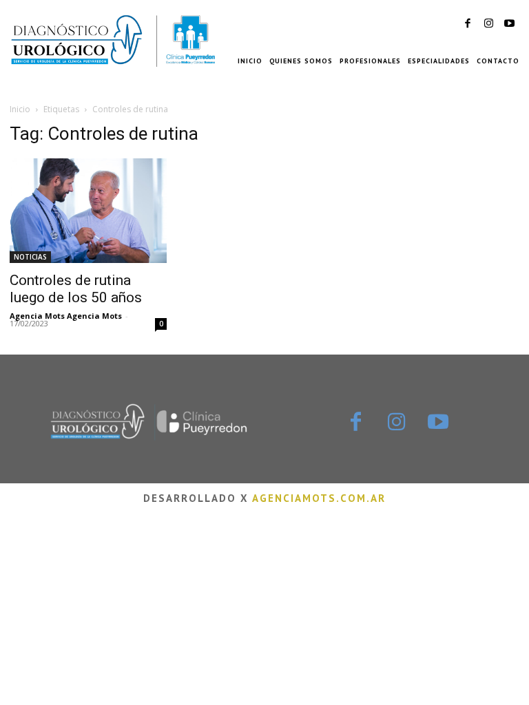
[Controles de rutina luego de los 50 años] (88, 210)
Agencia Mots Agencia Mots (66, 316)
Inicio (20, 109)
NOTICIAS (30, 257)
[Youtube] (509, 24)
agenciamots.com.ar (319, 498)
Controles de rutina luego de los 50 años (76, 289)
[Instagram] (488, 24)
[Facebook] (467, 24)
